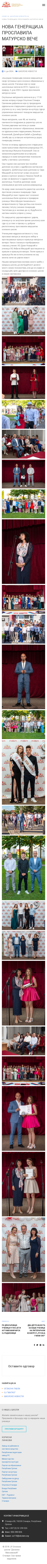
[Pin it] (40, 1345)
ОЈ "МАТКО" (10, 1392)
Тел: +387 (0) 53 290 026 (16, 1528)
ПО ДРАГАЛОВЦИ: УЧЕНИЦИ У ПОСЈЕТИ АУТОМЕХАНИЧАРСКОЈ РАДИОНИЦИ (11, 1329)
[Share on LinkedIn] (43, 1345)
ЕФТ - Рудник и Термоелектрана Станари (9, 1498)
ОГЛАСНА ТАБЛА (12, 1388)
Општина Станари (9, 1485)
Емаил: (17, 1536)
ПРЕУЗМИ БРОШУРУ (14, 1429)
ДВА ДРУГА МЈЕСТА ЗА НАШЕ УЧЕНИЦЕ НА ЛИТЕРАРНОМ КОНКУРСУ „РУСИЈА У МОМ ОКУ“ (36, 1330)
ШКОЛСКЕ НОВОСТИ (27, 71)
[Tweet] (37, 1345)
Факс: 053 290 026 (13, 1532)
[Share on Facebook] (34, 1345)
